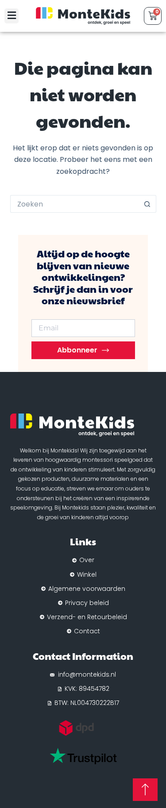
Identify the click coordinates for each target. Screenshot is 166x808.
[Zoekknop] (147, 204)
